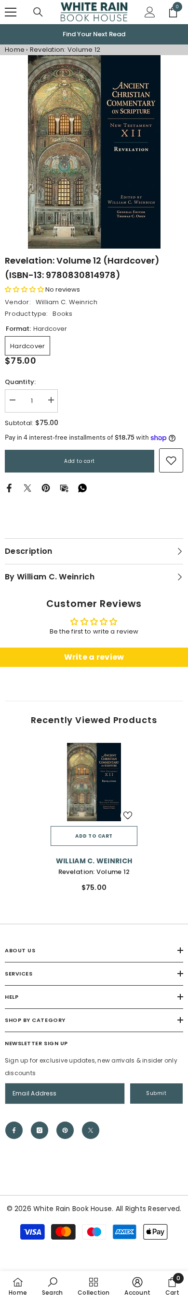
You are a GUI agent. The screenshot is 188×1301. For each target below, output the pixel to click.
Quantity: (20, 381)
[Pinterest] (45, 487)
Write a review (94, 657)
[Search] (38, 12)
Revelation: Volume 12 (94, 871)
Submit (156, 1093)
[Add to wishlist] (128, 815)
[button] (24, 289)
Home (15, 49)
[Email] (64, 487)
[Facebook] (9, 487)
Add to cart (79, 461)
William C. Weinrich (66, 302)
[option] (94, 34)
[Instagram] (39, 1130)
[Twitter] (27, 487)
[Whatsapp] (82, 487)
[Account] (150, 12)
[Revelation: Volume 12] (94, 782)
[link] (171, 460)
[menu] (10, 12)
